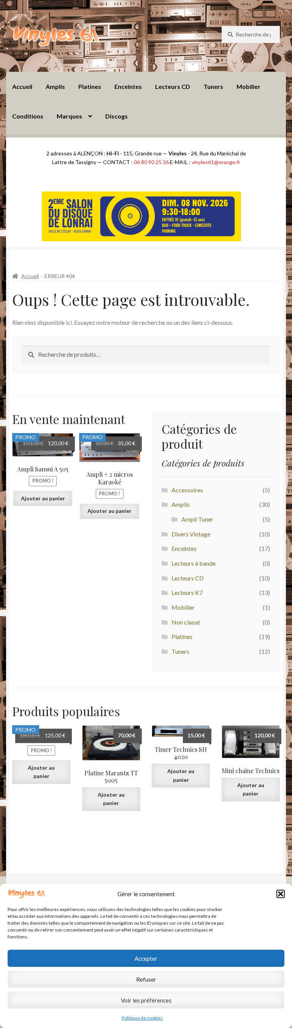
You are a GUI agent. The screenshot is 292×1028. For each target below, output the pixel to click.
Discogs (116, 116)
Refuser (146, 979)
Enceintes (128, 86)
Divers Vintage (190, 534)
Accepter (146, 958)
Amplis (55, 86)
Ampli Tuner (197, 519)
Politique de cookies (142, 1018)
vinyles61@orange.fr (216, 162)
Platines (89, 86)
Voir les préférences (146, 1000)
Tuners (213, 86)
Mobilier (248, 86)
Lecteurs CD (172, 86)
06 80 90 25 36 (151, 162)
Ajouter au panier (43, 498)
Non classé (185, 622)
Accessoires (187, 489)
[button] (280, 894)
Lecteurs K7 (187, 592)
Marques (69, 116)
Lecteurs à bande (193, 563)
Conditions (27, 116)
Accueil (22, 86)
